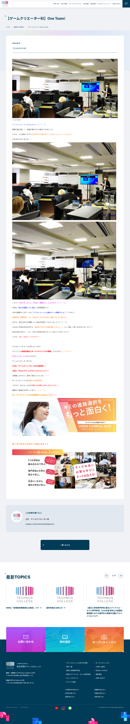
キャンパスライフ (72, 678)
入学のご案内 (100, 667)
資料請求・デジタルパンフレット (100, 4)
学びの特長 (64, 4)
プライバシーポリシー (12, 707)
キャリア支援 (70, 682)
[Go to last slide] (107, 576)
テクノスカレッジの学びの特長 (76, 663)
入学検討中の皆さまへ (72, 690)
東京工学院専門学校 (73, 670)
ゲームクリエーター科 (19, 48)
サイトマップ (24, 707)
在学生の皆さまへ (70, 693)
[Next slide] (121, 576)
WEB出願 (86, 4)
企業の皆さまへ (70, 697)
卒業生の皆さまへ (100, 693)
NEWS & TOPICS (19, 27)
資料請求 (99, 674)
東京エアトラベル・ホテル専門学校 (78, 674)
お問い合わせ (116, 4)
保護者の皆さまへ (100, 690)
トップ (8, 27)
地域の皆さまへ (99, 697)
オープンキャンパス (75, 4)
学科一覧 (56, 4)
